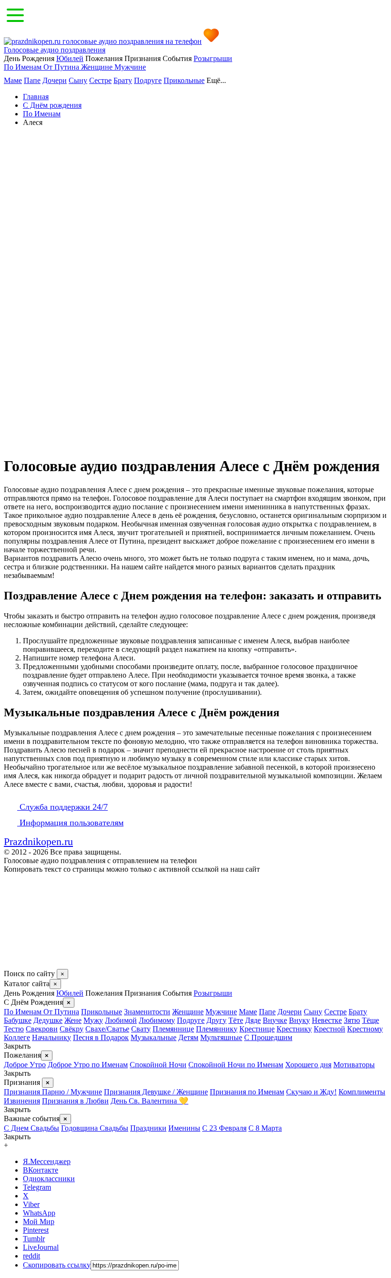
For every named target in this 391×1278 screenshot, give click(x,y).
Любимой (121, 1020)
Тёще (370, 1020)
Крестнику (294, 1029)
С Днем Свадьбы (31, 1128)
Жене (73, 1020)
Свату (141, 1029)
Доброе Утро (25, 1065)
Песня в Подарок (101, 1037)
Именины (184, 1128)
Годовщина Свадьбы (94, 1128)
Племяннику (216, 1029)
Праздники (148, 1128)
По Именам (23, 67)
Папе (32, 80)
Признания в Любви (75, 1101)
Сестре (100, 80)
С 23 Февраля (224, 1128)
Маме (13, 80)
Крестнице (257, 1029)
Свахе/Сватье (107, 1029)
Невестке (327, 1020)
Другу (216, 1020)
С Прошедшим (268, 1037)
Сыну (78, 80)
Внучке (275, 1020)
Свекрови (42, 1029)
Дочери (54, 80)
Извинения (22, 1101)
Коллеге (17, 1037)
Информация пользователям (70, 822)
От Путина (62, 67)
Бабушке (17, 1020)
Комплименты (362, 1092)
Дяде (253, 1020)
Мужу (93, 1020)
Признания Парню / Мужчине (53, 1092)
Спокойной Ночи (158, 1065)
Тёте (235, 1020)
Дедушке (47, 1020)
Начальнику (51, 1037)
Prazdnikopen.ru (38, 841)
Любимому (157, 1020)
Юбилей (69, 58)
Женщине (97, 67)
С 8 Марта (265, 1128)
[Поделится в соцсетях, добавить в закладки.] (14, 964)
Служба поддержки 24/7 (62, 807)
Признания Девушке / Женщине (156, 1092)
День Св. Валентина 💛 (149, 1101)
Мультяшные (221, 1037)
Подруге (148, 80)
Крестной (329, 1029)
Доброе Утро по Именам (88, 1065)
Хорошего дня (308, 1065)
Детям (188, 1037)
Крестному (365, 1029)
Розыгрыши (213, 58)
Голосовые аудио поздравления (54, 50)
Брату (122, 80)
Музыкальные (153, 1037)
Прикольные (184, 80)
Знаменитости (147, 1012)
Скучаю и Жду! (311, 1092)
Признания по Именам (247, 1092)
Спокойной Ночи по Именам (235, 1065)
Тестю (14, 1029)
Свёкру (71, 1029)
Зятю (352, 1020)
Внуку (299, 1020)
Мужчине (130, 67)
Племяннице (173, 1029)
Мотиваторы (354, 1065)
